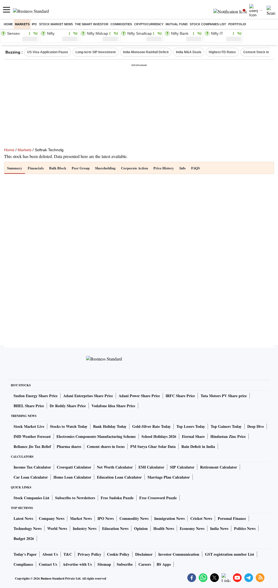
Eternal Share (193, 436)
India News (219, 528)
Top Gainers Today (226, 426)
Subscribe (125, 564)
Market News (81, 518)
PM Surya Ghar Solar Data (153, 446)
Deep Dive (255, 426)
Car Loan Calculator (31, 477)
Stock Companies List (31, 498)
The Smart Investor (91, 24)
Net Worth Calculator (115, 467)
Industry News (84, 528)
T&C (68, 554)
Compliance (23, 564)
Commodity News (134, 518)
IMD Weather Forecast (32, 436)
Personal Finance (232, 518)
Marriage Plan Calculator (168, 477)
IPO (34, 24)
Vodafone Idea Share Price (113, 406)
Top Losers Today (190, 426)
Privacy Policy (89, 554)
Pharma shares (69, 446)
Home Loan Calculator (72, 477)
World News (57, 528)
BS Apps (164, 564)
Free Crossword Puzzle (158, 498)
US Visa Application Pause (47, 52)
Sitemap (104, 564)
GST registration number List (229, 554)
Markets (22, 24)
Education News (115, 528)
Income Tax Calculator (32, 467)
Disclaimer (144, 554)
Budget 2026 (24, 538)
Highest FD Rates (222, 52)
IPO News (105, 518)
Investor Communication (178, 554)
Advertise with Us (77, 564)
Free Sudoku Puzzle (117, 498)
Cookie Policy (118, 554)
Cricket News (201, 518)
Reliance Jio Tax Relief (32, 446)
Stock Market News (56, 24)
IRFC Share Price (180, 396)
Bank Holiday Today (110, 426)
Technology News (28, 528)
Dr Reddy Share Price (68, 406)
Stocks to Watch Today (68, 426)
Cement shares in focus (106, 446)
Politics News (244, 528)
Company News (51, 518)
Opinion (141, 528)
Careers (144, 564)
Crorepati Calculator (74, 467)
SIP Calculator (182, 467)
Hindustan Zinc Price (228, 436)
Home (8, 24)
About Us (50, 554)
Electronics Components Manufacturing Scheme (96, 436)
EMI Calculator (151, 467)
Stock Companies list (208, 24)
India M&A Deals (188, 52)
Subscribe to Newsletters (75, 498)
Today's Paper (25, 554)
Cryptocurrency (148, 24)
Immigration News (169, 518)
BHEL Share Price (29, 406)
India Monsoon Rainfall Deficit (146, 52)
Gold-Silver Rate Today (151, 426)
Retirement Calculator (218, 467)
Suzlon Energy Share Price (36, 396)
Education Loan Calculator (119, 477)
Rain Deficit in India (198, 446)
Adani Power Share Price (139, 396)
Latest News (23, 518)
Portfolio (237, 24)
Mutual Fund (177, 24)
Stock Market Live (29, 426)
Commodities (121, 24)
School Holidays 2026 (158, 436)
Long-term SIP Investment (95, 52)
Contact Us (48, 564)
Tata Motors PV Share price (224, 396)
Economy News (192, 528)
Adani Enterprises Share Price (88, 396)
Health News (163, 528)
